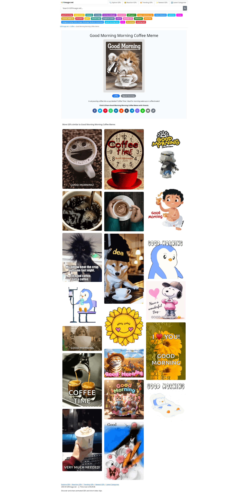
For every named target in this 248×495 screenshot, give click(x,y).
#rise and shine (153, 176)
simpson (89, 15)
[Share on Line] (142, 110)
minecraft (121, 15)
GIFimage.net (64, 26)
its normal (130, 22)
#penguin (151, 270)
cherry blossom (160, 15)
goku (87, 18)
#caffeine (67, 321)
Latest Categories (112, 484)
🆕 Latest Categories (178, 2)
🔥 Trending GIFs (146, 2)
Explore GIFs (65, 484)
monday (98, 15)
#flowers (109, 410)
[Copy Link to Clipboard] (153, 110)
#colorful (109, 414)
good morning (67, 15)
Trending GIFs (89, 484)
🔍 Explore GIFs (115, 2)
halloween (138, 18)
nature (119, 18)
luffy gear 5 (131, 15)
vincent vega (96, 18)
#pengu (150, 273)
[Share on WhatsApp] (110, 110)
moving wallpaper (109, 15)
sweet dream (79, 15)
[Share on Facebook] (95, 110)
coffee (116, 96)
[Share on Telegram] (132, 110)
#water (150, 371)
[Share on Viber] (137, 110)
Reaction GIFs (77, 484)
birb (122, 22)
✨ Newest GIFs (161, 2)
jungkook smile (108, 18)
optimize (171, 15)
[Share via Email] (148, 110)
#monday (67, 315)
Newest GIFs (100, 484)
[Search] (185, 8)
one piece (79, 18)
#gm (149, 276)
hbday (179, 15)
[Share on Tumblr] (126, 110)
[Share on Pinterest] (105, 110)
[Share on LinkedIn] (116, 110)
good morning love (112, 22)
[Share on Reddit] (121, 110)
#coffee (108, 417)
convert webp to (67, 18)
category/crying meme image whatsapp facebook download (82, 22)
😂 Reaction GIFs (130, 2)
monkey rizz (128, 18)
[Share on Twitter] (100, 110)
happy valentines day (145, 15)
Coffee (72, 26)
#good (150, 374)
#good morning (128, 96)
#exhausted (67, 318)
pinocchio (148, 18)
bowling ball (141, 22)
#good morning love (154, 318)
